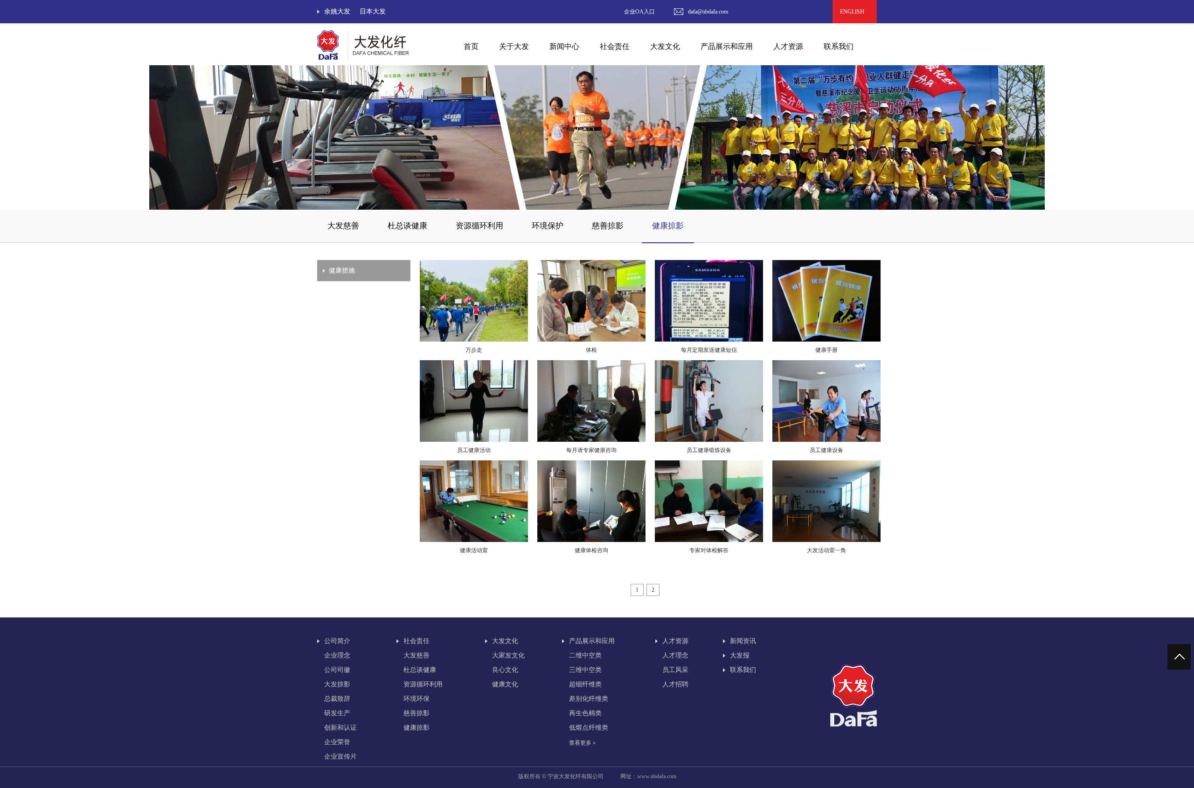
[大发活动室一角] (826, 540)
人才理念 (675, 655)
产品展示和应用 (592, 640)
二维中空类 (585, 655)
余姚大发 (337, 11)
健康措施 (342, 270)
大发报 (740, 655)
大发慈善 (343, 225)
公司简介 (337, 640)
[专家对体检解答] (709, 540)
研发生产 (337, 713)
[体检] (591, 339)
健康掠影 (668, 225)
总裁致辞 (337, 698)
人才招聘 (675, 684)
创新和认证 (340, 727)
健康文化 (505, 684)
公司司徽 (337, 669)
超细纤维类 (585, 684)
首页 (471, 46)
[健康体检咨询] (591, 540)
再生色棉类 (585, 713)
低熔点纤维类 (588, 727)
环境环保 (416, 698)
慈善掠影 (608, 225)
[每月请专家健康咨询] (591, 440)
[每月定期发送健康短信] (709, 339)
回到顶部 (1180, 657)
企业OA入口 (639, 11)
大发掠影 (337, 684)
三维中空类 (585, 669)
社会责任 (416, 640)
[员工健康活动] (474, 440)
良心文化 (505, 669)
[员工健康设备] (826, 440)
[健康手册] (826, 339)
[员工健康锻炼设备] (709, 440)
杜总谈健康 (407, 225)
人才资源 (675, 640)
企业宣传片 (340, 756)
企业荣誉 (337, 742)
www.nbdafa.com (656, 776)
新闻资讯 (743, 640)
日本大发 (373, 11)
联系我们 (839, 46)
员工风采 (675, 669)
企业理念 (337, 655)
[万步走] (474, 339)
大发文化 (505, 640)
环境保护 (547, 225)
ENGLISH (855, 11)
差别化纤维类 (588, 698)
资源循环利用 (479, 225)
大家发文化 (508, 655)
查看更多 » (582, 743)
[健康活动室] (474, 540)
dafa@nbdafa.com (708, 11)
